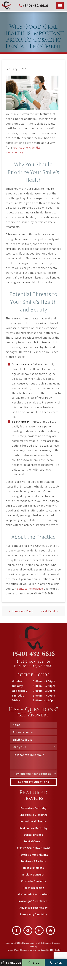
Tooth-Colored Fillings (33, 854)
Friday (16, 700)
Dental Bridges (33, 834)
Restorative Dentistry (33, 828)
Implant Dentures (33, 874)
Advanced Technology (34, 907)
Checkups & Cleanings (33, 815)
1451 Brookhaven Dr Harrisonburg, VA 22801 (33, 663)
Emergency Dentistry (33, 914)
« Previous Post (21, 611)
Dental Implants (33, 868)
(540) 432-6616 (33, 654)
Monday (17, 681)
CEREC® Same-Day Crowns (33, 848)
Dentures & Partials (33, 861)
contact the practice (30, 588)
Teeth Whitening (33, 888)
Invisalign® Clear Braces (33, 901)
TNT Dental (55, 950)
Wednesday (19, 690)
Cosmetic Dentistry (33, 881)
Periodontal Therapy (33, 821)
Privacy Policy (13, 950)
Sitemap (33, 946)
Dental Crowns (33, 841)
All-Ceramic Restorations (33, 894)
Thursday (18, 695)
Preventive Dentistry (33, 808)
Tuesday (17, 686)
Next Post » (49, 611)
